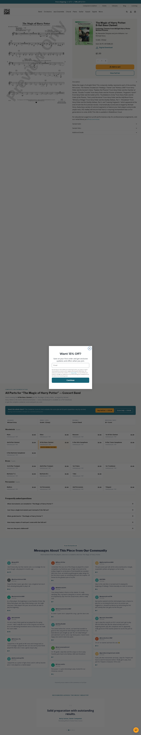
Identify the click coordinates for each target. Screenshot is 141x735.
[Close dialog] (89, 348)
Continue (70, 380)
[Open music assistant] (136, 730)
